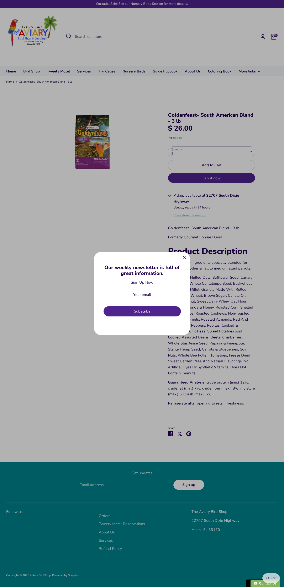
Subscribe (142, 311)
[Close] (184, 257)
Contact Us (267, 583)
